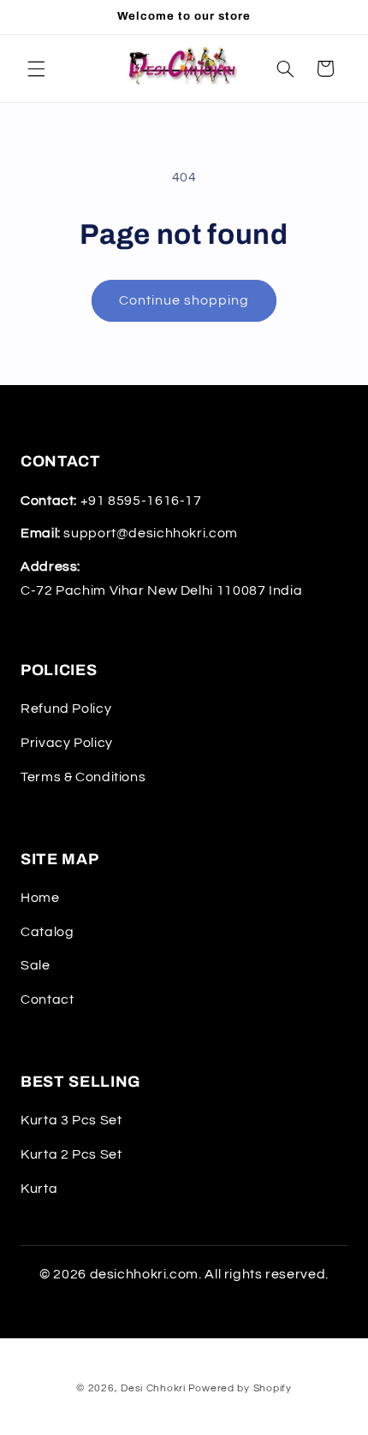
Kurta (39, 1188)
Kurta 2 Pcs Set (71, 1154)
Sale (35, 965)
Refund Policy (66, 708)
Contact (47, 999)
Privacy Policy (67, 743)
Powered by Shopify (240, 1388)
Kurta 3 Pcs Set (71, 1120)
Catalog (47, 932)
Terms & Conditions (83, 777)
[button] (36, 68)
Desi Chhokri (153, 1388)
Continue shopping (184, 300)
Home (40, 897)
